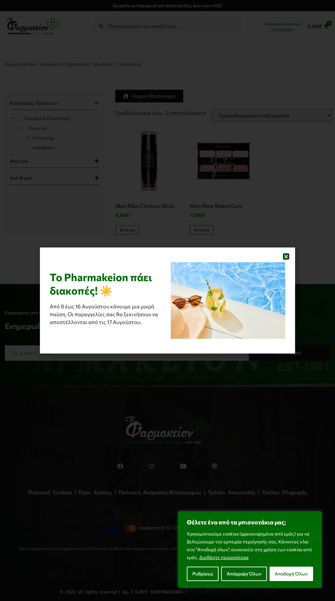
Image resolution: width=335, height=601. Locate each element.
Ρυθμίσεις (202, 573)
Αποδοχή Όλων (291, 573)
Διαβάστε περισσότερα (224, 557)
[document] (167, 300)
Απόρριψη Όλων (244, 573)
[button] (286, 256)
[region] (250, 549)
